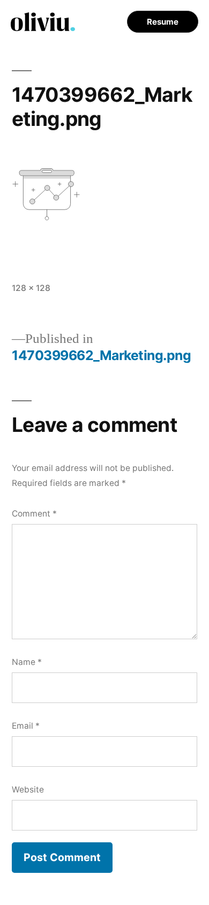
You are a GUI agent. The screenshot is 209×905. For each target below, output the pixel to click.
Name (27, 662)
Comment (34, 513)
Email (26, 726)
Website (28, 789)
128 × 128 (31, 288)
